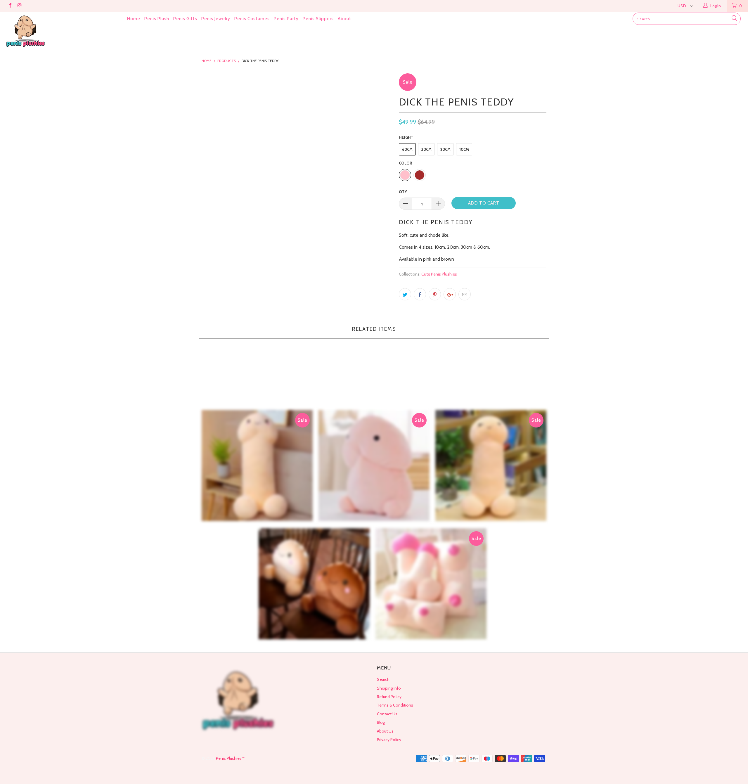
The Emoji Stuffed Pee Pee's (490, 465)
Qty (403, 191)
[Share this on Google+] (450, 294)
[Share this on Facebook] (420, 294)
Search (383, 679)
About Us (385, 731)
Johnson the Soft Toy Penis (257, 465)
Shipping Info (389, 688)
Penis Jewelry (215, 18)
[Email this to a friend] (464, 294)
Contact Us (387, 713)
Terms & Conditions (395, 705)
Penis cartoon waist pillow (314, 583)
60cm (407, 149)
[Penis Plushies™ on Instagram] (19, 6)
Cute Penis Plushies (439, 274)
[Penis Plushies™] (63, 31)
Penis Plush (156, 18)
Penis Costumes (252, 18)
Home (133, 18)
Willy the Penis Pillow (374, 465)
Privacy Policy (389, 739)
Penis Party (286, 18)
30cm (426, 149)
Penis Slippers (318, 18)
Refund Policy (389, 696)
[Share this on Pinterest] (435, 294)
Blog (381, 722)
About (344, 18)
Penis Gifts (185, 18)
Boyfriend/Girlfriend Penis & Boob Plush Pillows (430, 583)
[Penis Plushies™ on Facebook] (10, 6)
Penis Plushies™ (230, 758)
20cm (445, 149)
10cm (464, 149)
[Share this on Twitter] (405, 294)
